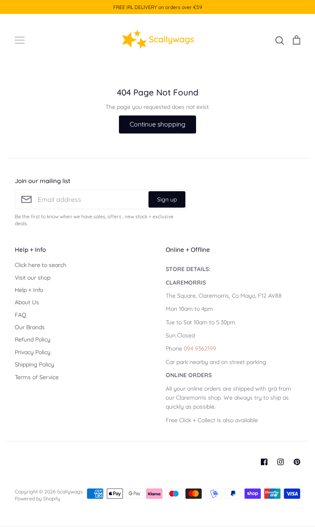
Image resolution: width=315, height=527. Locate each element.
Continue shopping (157, 124)
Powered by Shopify (37, 498)
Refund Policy (32, 339)
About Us (27, 302)
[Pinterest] (297, 462)
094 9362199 (200, 348)
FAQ (20, 315)
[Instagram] (280, 462)
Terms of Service (37, 377)
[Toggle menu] (20, 40)
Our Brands (30, 327)
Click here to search (40, 265)
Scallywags (70, 492)
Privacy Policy (32, 352)
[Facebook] (264, 462)
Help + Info (29, 290)
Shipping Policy (34, 364)
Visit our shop (32, 277)
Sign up (167, 199)
